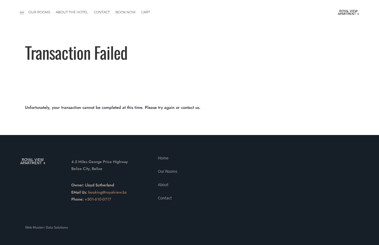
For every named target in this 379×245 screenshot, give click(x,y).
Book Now (125, 12)
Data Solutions (57, 227)
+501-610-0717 (98, 199)
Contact (102, 12)
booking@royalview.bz (107, 192)
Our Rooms (39, 12)
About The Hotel (72, 12)
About (163, 185)
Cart (145, 12)
